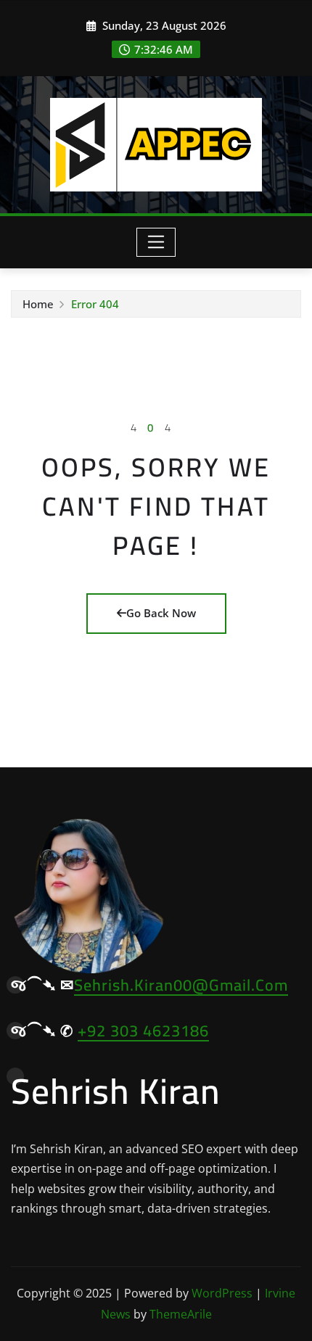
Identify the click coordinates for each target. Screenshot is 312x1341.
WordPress (222, 1293)
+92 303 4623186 (143, 1030)
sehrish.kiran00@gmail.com (181, 985)
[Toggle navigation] (156, 242)
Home (38, 304)
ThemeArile (180, 1314)
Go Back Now (161, 613)
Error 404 (95, 304)
